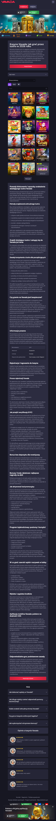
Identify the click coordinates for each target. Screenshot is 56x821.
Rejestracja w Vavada (28, 678)
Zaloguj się (33, 6)
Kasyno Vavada (28, 66)
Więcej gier (28, 178)
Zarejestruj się (23, 6)
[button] (2, 23)
